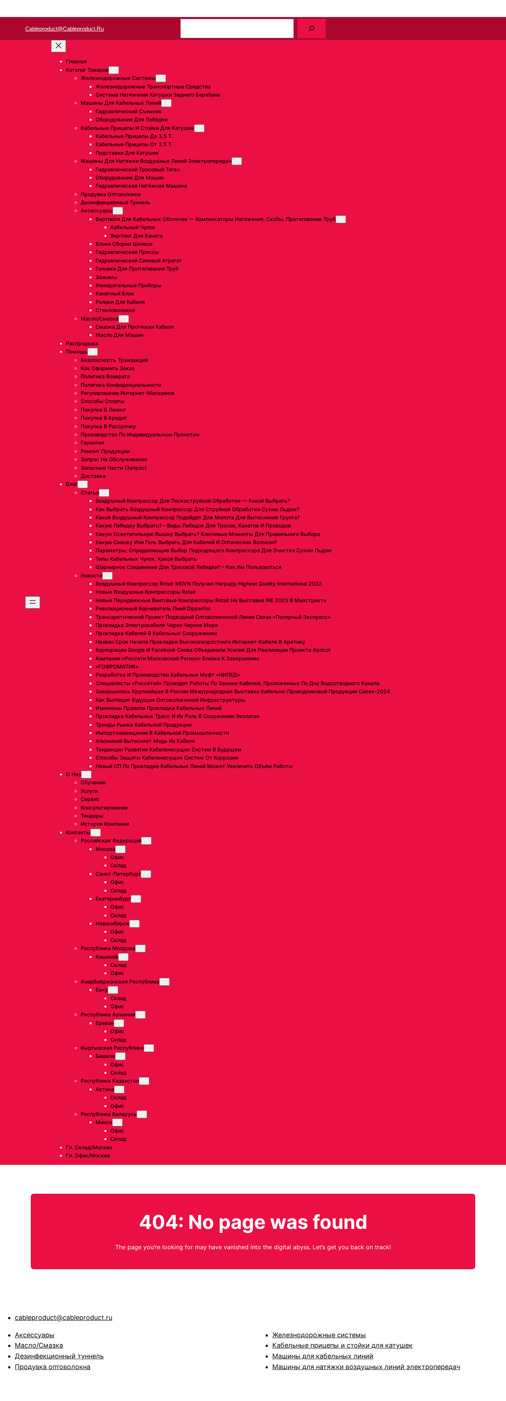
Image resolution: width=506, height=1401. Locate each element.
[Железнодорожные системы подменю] (161, 78)
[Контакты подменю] (95, 833)
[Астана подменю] (119, 1089)
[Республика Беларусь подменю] (142, 1114)
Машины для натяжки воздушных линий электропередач (366, 1367)
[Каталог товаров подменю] (114, 70)
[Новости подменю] (107, 576)
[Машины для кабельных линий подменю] (166, 103)
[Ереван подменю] (119, 1023)
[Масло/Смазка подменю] (124, 319)
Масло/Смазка (39, 1345)
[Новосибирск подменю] (134, 924)
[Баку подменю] (113, 990)
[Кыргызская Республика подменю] (149, 1048)
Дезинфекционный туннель (59, 1356)
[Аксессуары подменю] (118, 211)
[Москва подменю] (120, 849)
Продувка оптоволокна (52, 1367)
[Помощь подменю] (92, 352)
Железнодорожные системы (319, 1335)
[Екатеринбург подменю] (136, 899)
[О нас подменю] (86, 774)
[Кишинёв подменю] (123, 957)
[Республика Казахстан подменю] (144, 1081)
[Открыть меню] (32, 602)
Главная (76, 61)
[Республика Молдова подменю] (140, 948)
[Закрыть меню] (58, 46)
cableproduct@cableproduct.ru (64, 29)
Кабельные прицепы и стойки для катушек (342, 1345)
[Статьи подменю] (104, 493)
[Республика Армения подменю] (140, 1015)
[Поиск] (311, 28)
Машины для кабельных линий (322, 1356)
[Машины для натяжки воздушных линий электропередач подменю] (237, 161)
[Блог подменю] (82, 484)
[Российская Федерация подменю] (146, 841)
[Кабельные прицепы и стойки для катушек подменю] (199, 128)
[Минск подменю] (117, 1122)
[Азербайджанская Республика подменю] (164, 982)
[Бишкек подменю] (120, 1056)
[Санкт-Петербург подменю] (146, 874)
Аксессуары (34, 1335)
